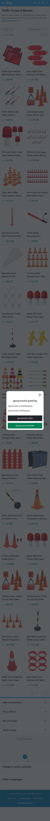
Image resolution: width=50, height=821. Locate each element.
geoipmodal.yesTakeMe (25, 426)
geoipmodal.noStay (25, 418)
